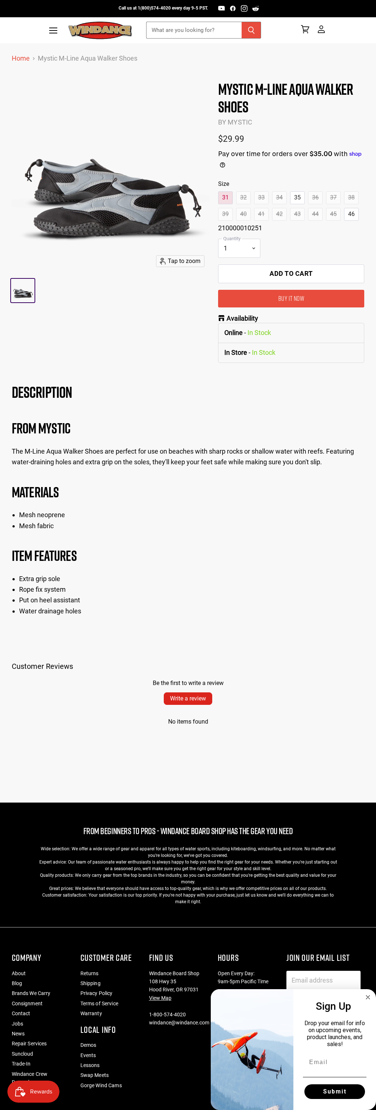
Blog (17, 983)
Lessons (90, 1065)
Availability (242, 318)
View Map (160, 998)
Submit (335, 1091)
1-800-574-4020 (167, 1014)
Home (21, 58)
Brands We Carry (31, 993)
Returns (89, 973)
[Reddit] (255, 8)
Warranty (91, 1013)
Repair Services (29, 1043)
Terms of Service (99, 1003)
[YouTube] (221, 8)
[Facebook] (232, 8)
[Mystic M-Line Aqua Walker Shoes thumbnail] (23, 290)
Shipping (90, 983)
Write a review (188, 698)
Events (88, 1055)
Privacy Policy (96, 993)
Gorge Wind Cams (101, 1085)
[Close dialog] (368, 997)
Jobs (18, 1024)
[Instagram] (244, 8)
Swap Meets (94, 1075)
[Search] (251, 30)
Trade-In (21, 1064)
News (18, 1034)
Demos (88, 1045)
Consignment (27, 1003)
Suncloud (22, 1054)
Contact (21, 1013)
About (19, 973)
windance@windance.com (179, 1023)
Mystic (240, 122)
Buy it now (291, 298)
